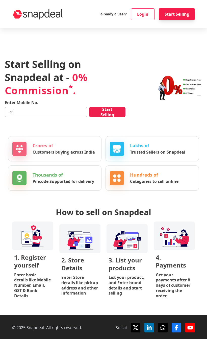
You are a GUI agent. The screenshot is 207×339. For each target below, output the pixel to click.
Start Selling (177, 14)
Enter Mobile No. (21, 102)
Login (142, 14)
